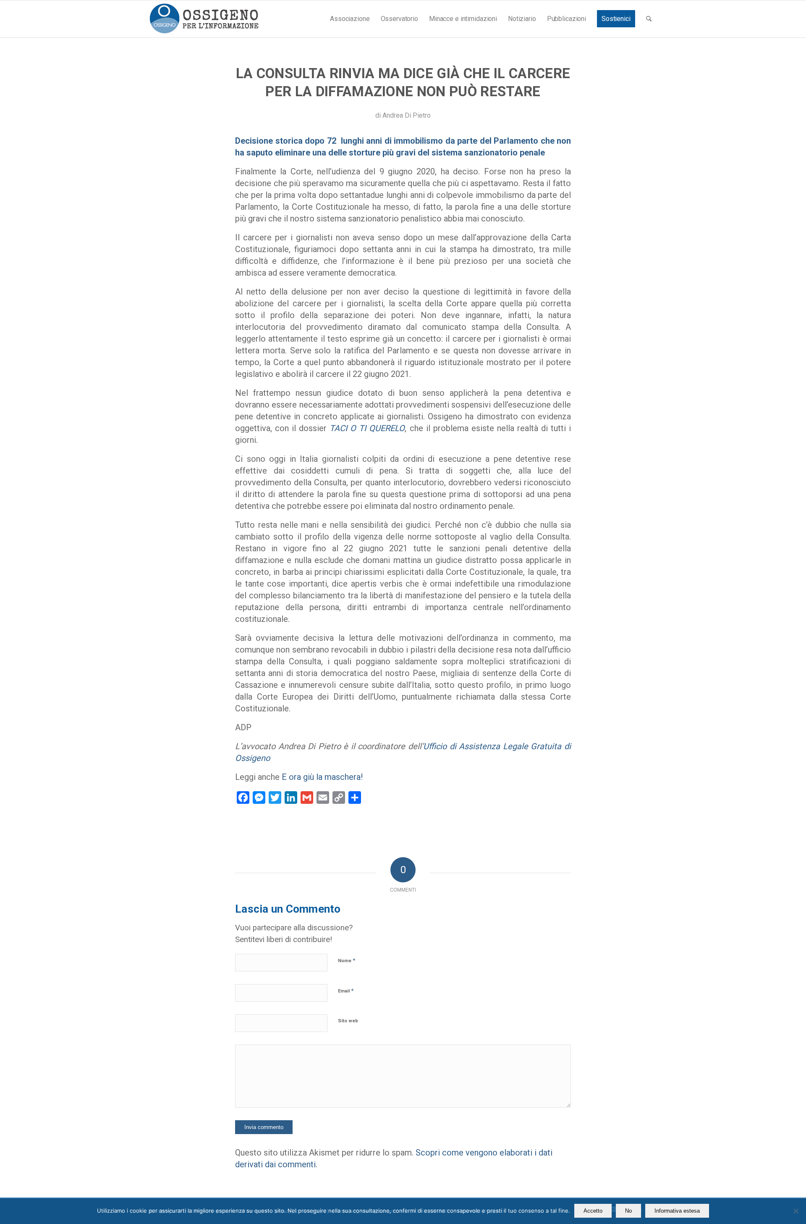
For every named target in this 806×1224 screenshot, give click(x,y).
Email (345, 990)
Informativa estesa (677, 1211)
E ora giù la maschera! (322, 777)
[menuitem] (349, 18)
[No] (795, 1211)
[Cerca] (649, 18)
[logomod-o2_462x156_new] (204, 18)
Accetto (593, 1211)
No (628, 1211)
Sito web (348, 1021)
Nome (346, 960)
